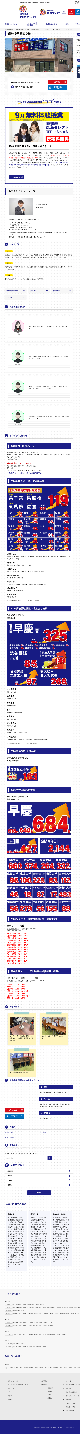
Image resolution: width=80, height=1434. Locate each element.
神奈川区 (59, 1307)
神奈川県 (7, 1301)
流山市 (44, 1334)
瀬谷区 (53, 1307)
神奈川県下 (9, 1313)
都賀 (61, 1367)
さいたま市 (9, 1343)
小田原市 (30, 1313)
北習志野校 (9, 1132)
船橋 (75, 1367)
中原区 (15, 1304)
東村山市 (35, 1325)
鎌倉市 (77, 1313)
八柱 (6, 1368)
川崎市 (8, 1304)
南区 (25, 1307)
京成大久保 (48, 1367)
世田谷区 (15, 1322)
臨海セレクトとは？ (12, 24)
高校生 (10, 1399)
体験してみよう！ (13, 1388)
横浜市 (8, 1307)
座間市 (41, 1313)
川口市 (15, 1346)
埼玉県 (7, 1340)
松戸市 (36, 1334)
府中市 (30, 1325)
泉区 (40, 1307)
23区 (8, 1322)
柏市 (40, 1334)
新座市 (24, 1346)
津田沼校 (43, 1132)
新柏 (57, 1367)
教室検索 (44, 1384)
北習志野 (37, 1367)
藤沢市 (67, 1313)
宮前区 (24, 1304)
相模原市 (8, 1310)
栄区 (37, 1307)
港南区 (49, 1307)
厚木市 (21, 1313)
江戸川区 (30, 1322)
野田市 (64, 1334)
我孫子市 (30, 1334)
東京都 (7, 1319)
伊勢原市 (15, 1313)
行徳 (42, 1367)
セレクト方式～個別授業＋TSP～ (32, 24)
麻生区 (42, 1304)
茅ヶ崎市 (62, 1313)
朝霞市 (35, 1346)
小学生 (66, 24)
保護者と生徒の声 (12, 290)
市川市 (25, 1334)
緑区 (63, 1307)
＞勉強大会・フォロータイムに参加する (24, 473)
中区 (14, 1307)
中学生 (77, 24)
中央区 (15, 1310)
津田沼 (65, 1367)
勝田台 (28, 1367)
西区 (67, 1307)
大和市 (25, 1313)
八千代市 (15, 1334)
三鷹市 (15, 1325)
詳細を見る (16, 177)
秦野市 (57, 1313)
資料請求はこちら (58, 87)
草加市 (39, 1346)
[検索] (50, 1158)
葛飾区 (45, 1322)
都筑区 (71, 1307)
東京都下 (8, 1325)
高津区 (37, 1304)
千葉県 (7, 1331)
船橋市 (59, 1334)
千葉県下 (8, 1334)
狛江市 (41, 1325)
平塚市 (36, 1313)
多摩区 (19, 1304)
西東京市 (50, 1325)
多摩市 (25, 1325)
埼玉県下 (8, 1346)
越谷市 (44, 1346)
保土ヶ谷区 (20, 1307)
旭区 (33, 1307)
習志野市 (54, 1334)
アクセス (9, 297)
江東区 (36, 1322)
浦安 (21, 1367)
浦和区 (18, 1343)
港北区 (44, 1307)
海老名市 (52, 1313)
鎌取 (32, 1367)
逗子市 (72, 1313)
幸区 (33, 1304)
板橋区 (25, 1322)
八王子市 (20, 1325)
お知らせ (33, 290)
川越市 (19, 1346)
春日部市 (29, 1346)
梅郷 (17, 1367)
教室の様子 (56, 290)
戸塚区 (29, 1307)
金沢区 (76, 1307)
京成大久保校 (9, 1137)
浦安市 (49, 1334)
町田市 (45, 1325)
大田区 (21, 1322)
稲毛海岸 (12, 1367)
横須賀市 (46, 1313)
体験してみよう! (51, 24)
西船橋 (70, 1367)
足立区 (50, 1322)
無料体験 (57, 82)
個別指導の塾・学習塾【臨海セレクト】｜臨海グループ (54, 1427)
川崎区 (29, 1304)
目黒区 (41, 1322)
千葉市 (21, 1334)
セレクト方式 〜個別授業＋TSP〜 (18, 1384)
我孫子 (6, 1367)
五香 (53, 1367)
